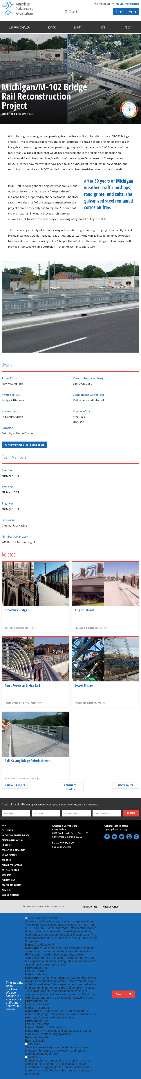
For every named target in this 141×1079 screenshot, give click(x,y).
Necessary (42, 918)
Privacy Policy (110, 906)
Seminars (6, 875)
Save (118, 994)
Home (4, 825)
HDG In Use (7, 845)
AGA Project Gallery (104, 3)
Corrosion (7, 830)
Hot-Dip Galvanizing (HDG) (15, 835)
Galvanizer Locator (12, 865)
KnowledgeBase (9, 855)
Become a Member (10, 894)
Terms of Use (90, 906)
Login (120, 11)
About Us (6, 860)
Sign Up (132, 11)
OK (130, 994)
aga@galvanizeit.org (115, 829)
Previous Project (15, 785)
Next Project (125, 785)
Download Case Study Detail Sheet (24, 444)
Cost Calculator (10, 870)
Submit (131, 813)
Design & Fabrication (12, 840)
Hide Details (107, 996)
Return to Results (70, 787)
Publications (8, 880)
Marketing (34, 1057)
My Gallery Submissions (127, 3)
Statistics (34, 1044)
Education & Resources (13, 850)
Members (6, 890)
